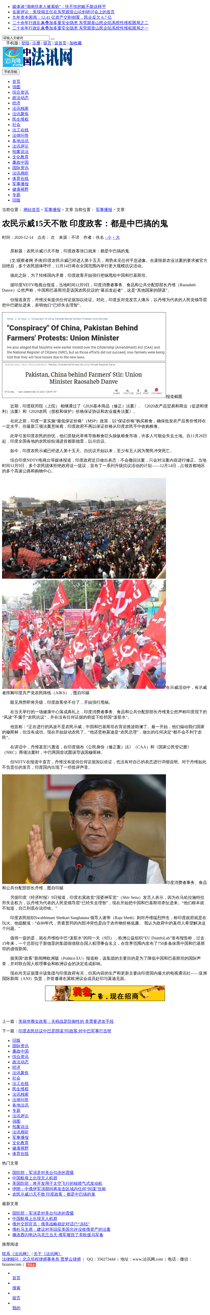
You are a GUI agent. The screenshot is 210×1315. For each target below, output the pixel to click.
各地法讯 (20, 141)
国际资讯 (20, 168)
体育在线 (20, 178)
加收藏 (75, 43)
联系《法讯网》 (16, 1254)
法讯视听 (20, 173)
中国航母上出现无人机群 (34, 1178)
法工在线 (20, 130)
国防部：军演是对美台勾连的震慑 (43, 1172)
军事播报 (20, 184)
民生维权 (20, 119)
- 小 (108, 237)
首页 (16, 81)
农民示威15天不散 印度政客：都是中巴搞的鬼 (53, 1194)
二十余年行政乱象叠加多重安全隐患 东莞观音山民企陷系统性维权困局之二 (80, 23)
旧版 (16, 200)
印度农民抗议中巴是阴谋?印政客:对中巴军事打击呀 (64, 1031)
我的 (16, 1308)
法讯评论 (20, 146)
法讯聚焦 (20, 114)
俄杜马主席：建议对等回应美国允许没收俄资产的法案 (61, 1229)
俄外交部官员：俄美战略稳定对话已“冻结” (51, 1224)
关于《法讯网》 (48, 1254)
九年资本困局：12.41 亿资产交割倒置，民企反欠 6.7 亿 (62, 17)
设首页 (60, 43)
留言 (47, 43)
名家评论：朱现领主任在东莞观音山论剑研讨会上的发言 (63, 12)
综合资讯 (20, 92)
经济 (16, 103)
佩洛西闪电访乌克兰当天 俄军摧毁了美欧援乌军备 (57, 1235)
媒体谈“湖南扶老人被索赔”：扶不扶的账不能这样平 (59, 6)
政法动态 (20, 98)
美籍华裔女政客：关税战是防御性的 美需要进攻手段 (66, 1021)
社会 (16, 124)
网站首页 (32, 209)
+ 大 (116, 237)
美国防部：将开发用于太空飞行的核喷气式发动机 (57, 1183)
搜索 (16, 1288)
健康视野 (20, 189)
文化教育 (20, 157)
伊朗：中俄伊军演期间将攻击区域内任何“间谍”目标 (59, 1189)
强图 (16, 87)
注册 (36, 43)
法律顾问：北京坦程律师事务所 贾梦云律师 (41, 1259)
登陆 (25, 43)
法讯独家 (20, 108)
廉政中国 (20, 162)
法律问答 (20, 135)
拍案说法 (20, 151)
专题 (16, 195)
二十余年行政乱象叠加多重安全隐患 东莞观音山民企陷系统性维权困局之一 (80, 28)
